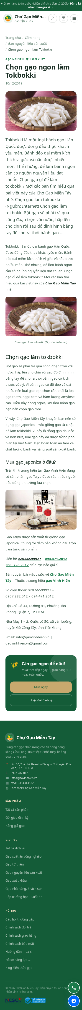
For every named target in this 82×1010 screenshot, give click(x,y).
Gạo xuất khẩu (16, 880)
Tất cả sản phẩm (17, 810)
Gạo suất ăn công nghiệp (23, 856)
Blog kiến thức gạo (18, 968)
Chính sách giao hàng (20, 935)
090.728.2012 (17, 564)
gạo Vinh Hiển (58, 580)
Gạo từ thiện (14, 864)
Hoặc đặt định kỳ (41, 700)
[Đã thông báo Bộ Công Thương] (35, 1000)
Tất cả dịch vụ (15, 848)
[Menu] (74, 18)
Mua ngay (41, 687)
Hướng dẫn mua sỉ (18, 952)
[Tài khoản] (52, 18)
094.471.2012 (56, 558)
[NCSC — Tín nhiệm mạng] (13, 1000)
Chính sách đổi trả (18, 927)
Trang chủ (13, 37)
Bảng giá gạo (15, 826)
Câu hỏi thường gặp (19, 919)
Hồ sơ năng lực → (18, 960)
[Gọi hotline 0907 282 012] (73, 987)
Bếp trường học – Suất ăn (23, 897)
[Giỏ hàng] (63, 18)
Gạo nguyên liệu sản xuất (27, 43)
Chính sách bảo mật (19, 944)
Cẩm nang (33, 37)
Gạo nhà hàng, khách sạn (23, 889)
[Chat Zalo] (73, 1000)
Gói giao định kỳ (16, 818)
